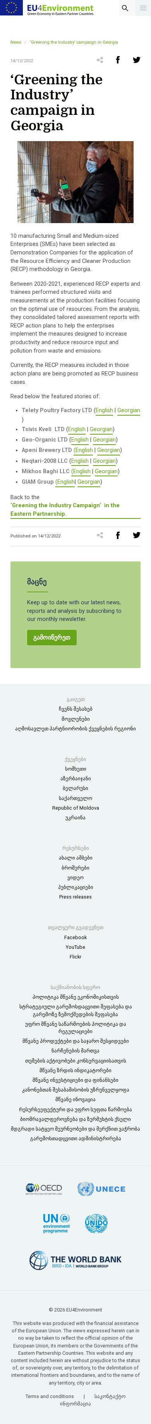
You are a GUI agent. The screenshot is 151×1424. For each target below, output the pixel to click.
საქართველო (75, 798)
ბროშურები (75, 868)
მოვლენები (76, 719)
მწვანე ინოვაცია (75, 1099)
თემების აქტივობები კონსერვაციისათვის (75, 1061)
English (104, 410)
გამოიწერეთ (51, 637)
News (15, 42)
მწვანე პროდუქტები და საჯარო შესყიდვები (75, 1041)
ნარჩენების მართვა (75, 1051)
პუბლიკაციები (75, 887)
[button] (143, 8)
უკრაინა (75, 817)
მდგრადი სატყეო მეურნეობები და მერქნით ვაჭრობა (75, 1129)
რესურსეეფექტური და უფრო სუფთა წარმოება (75, 1109)
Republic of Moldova (75, 808)
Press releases (75, 897)
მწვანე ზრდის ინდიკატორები (75, 1070)
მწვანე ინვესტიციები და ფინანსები (75, 1080)
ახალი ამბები (76, 858)
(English (83, 450)
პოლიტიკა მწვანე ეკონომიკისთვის (76, 997)
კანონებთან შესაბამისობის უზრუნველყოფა (75, 1090)
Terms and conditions (50, 1396)
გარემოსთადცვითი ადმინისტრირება (75, 1138)
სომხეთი (75, 769)
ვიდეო (75, 877)
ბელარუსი (75, 788)
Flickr (75, 957)
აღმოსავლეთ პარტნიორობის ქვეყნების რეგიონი (75, 729)
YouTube (75, 947)
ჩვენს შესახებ (76, 709)
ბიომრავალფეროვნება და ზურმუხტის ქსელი (75, 1119)
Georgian (128, 410)
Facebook (75, 937)
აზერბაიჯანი (75, 778)
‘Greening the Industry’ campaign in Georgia (74, 42)
